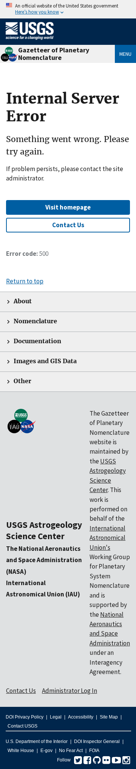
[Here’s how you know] (68, 9)
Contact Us (68, 225)
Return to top (24, 281)
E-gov (46, 750)
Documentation (37, 341)
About (23, 301)
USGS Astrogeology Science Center (44, 530)
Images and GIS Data (45, 361)
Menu (125, 53)
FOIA (94, 750)
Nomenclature (35, 321)
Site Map (109, 717)
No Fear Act (71, 750)
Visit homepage (68, 207)
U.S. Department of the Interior (37, 741)
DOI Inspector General (97, 741)
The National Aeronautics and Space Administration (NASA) (44, 560)
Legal (56, 717)
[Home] (30, 41)
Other (22, 381)
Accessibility (80, 717)
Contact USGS (22, 726)
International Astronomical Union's (107, 538)
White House (21, 750)
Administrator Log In (69, 690)
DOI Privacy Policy (24, 717)
